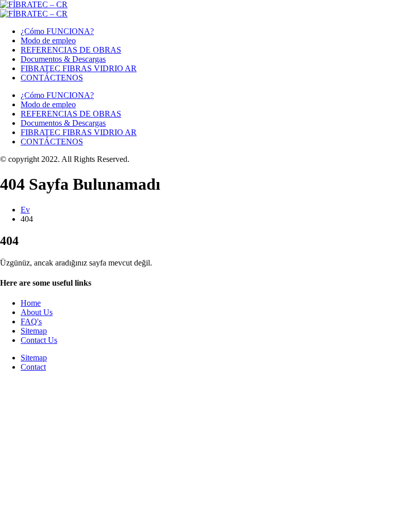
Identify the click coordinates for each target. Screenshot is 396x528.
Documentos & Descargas (63, 59)
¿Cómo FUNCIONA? (57, 31)
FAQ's (31, 321)
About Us (37, 312)
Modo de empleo (48, 40)
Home (31, 303)
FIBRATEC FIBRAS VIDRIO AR (79, 68)
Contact (33, 366)
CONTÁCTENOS (52, 77)
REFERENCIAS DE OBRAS (71, 49)
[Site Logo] (34, 4)
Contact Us (39, 340)
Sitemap (34, 330)
